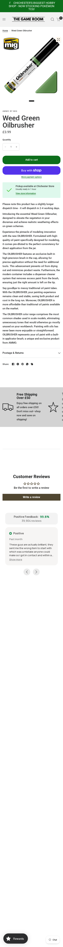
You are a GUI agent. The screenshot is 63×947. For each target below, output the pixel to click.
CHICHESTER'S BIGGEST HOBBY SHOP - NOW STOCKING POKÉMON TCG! (32, 6)
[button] (15, 559)
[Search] (52, 19)
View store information (26, 193)
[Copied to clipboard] (32, 364)
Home (5, 30)
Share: (6, 364)
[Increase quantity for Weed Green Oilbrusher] (16, 146)
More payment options (31, 177)
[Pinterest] (22, 364)
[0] (57, 19)
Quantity (7, 139)
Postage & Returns (13, 352)
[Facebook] (13, 364)
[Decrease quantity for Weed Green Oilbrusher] (5, 146)
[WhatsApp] (27, 364)
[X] (18, 364)
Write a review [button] (31, 497)
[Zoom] (58, 39)
